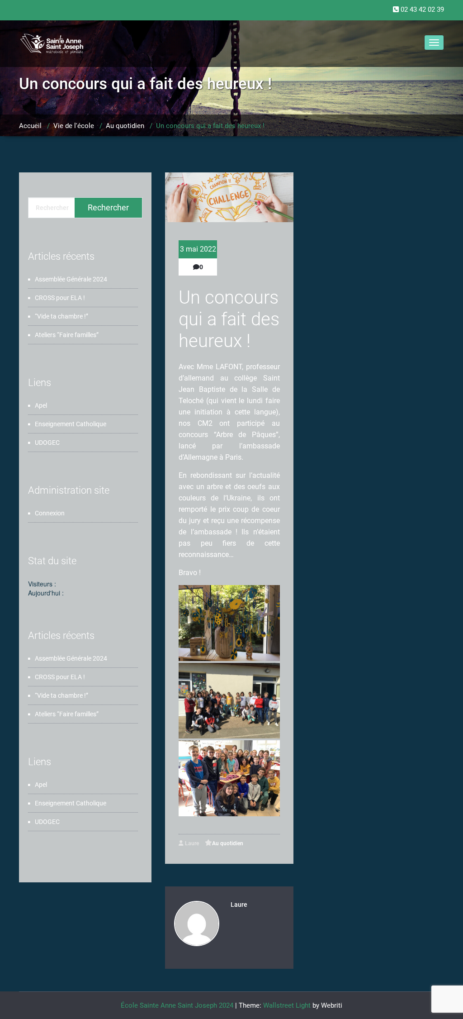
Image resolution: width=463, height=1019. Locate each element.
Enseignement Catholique (70, 424)
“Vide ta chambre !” (61, 316)
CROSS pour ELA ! (60, 297)
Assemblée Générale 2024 (71, 279)
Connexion (50, 513)
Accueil (30, 126)
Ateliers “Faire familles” (67, 334)
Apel (41, 405)
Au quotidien (125, 126)
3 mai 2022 (198, 249)
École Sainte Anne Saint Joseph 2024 (177, 1005)
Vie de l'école (73, 126)
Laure (191, 843)
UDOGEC (47, 442)
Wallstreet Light (287, 1005)
